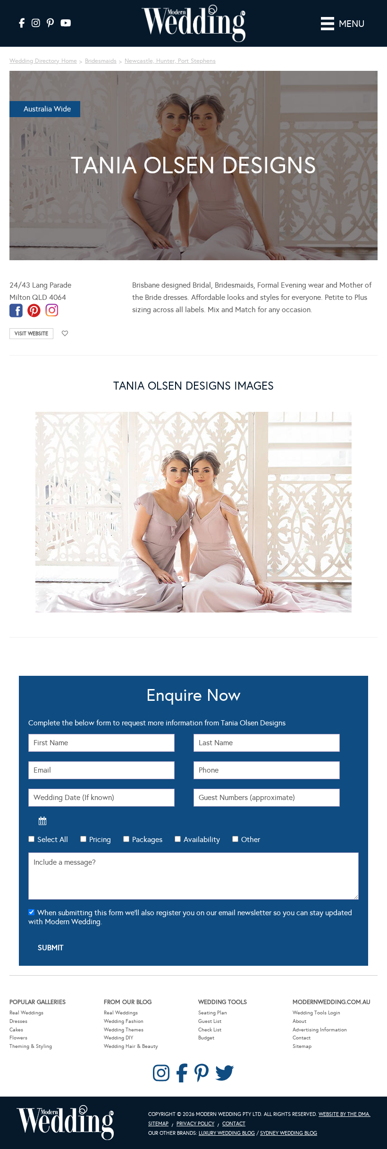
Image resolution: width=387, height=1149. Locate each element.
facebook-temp (16, 310)
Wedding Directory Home (43, 61)
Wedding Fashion (123, 1021)
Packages (147, 839)
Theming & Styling (30, 1046)
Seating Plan (212, 1013)
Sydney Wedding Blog (288, 1133)
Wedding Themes (123, 1030)
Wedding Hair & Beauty (131, 1046)
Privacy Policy (195, 1124)
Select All (52, 839)
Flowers (18, 1038)
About (299, 1021)
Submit (50, 947)
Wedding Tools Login (316, 1013)
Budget (206, 1038)
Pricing (100, 839)
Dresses (18, 1021)
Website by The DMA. (344, 1114)
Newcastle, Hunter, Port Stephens (170, 61)
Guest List (209, 1021)
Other (250, 839)
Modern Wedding (65, 1122)
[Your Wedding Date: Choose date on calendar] (42, 820)
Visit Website (31, 334)
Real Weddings (26, 1013)
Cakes (16, 1030)
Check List (209, 1030)
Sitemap (302, 1046)
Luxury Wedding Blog (227, 1133)
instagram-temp (52, 310)
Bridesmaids (101, 61)
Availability (202, 839)
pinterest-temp (34, 310)
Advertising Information (320, 1030)
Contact (302, 1038)
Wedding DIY (118, 1038)
